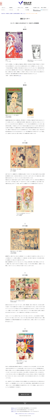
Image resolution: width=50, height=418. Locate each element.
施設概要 (26, 7)
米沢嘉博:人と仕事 (36, 7)
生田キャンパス (13, 411)
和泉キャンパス (13, 409)
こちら (20, 75)
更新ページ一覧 (18, 413)
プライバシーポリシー (24, 413)
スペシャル (11, 9)
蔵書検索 (10, 7)
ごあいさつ (3, 7)
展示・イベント (35, 9)
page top (25, 402)
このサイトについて (31, 413)
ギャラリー (3, 9)
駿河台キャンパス (14, 408)
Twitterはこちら (45, 9)
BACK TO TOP (25, 394)
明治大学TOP (3, 13)
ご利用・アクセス (20, 7)
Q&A (18, 9)
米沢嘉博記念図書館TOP (16, 13)
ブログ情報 (27, 9)
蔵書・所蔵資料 (43, 7)
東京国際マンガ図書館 (9, 13)
